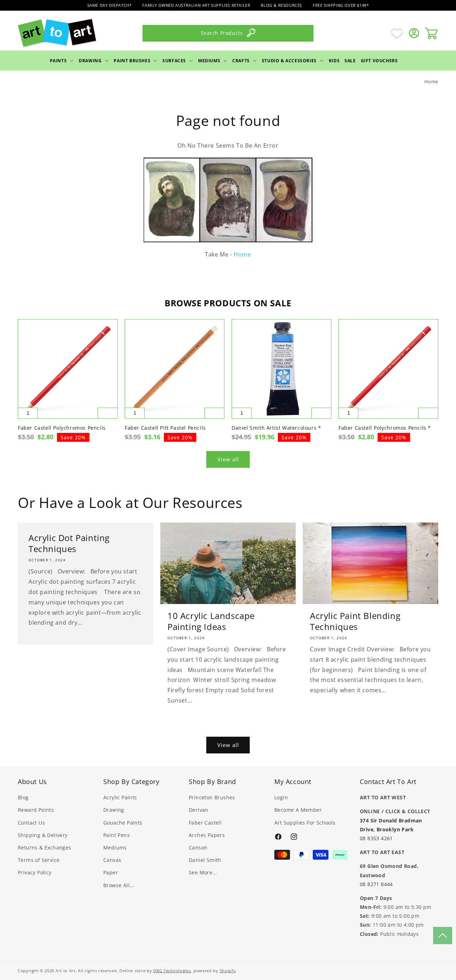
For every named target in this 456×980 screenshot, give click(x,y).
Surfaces (174, 60)
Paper (110, 872)
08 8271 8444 (376, 884)
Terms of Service (38, 860)
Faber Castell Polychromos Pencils (62, 428)
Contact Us (31, 822)
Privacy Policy (35, 872)
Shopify (228, 970)
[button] (62, 60)
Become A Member (298, 809)
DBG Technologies (172, 970)
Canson (198, 847)
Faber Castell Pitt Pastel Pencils (165, 428)
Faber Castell (205, 822)
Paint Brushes (132, 60)
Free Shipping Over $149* (341, 5)
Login (281, 797)
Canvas (112, 860)
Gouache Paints (122, 822)
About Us (32, 781)
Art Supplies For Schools (305, 822)
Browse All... (118, 885)
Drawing (90, 60)
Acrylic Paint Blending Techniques (355, 621)
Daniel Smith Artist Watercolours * (276, 428)
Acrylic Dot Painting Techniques (69, 543)
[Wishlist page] (396, 33)
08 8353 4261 (376, 838)
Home (431, 81)
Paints (58, 60)
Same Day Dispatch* (109, 5)
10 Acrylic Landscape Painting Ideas (211, 621)
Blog (23, 797)
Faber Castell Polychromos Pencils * (384, 428)
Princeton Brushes (212, 797)
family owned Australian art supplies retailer (196, 5)
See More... (203, 872)
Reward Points (36, 809)
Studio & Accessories (289, 60)
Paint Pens (116, 835)
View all (228, 459)
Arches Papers (207, 835)
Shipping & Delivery (43, 835)
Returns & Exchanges (44, 847)
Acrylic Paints (120, 797)
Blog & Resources (281, 5)
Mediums (209, 60)
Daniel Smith (205, 860)
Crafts (241, 60)
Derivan (198, 809)
